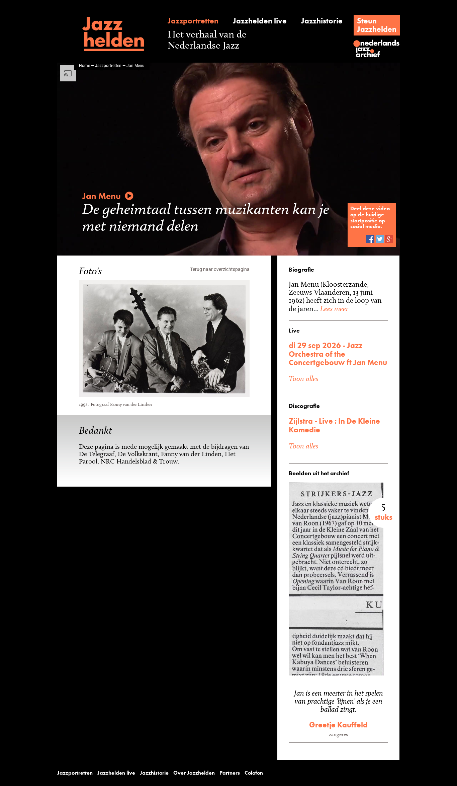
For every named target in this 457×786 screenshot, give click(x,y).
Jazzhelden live (260, 21)
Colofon (254, 773)
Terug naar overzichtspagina (220, 269)
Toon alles (303, 378)
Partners (229, 773)
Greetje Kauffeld (338, 725)
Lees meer (333, 308)
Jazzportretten (193, 21)
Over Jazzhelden (194, 773)
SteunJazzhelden (376, 25)
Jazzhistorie (322, 21)
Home (84, 65)
